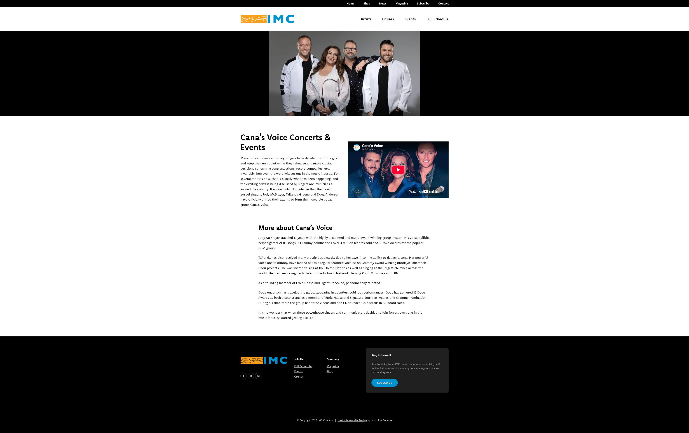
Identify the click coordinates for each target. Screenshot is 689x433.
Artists (366, 19)
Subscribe (423, 3)
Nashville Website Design (352, 420)
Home (351, 3)
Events (410, 19)
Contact (443, 3)
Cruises (388, 19)
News (382, 3)
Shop (367, 3)
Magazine (401, 3)
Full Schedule (437, 19)
